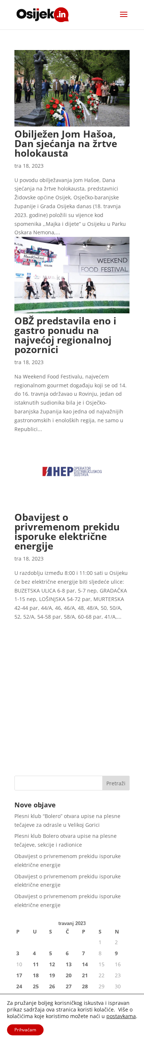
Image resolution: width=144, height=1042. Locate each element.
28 (85, 986)
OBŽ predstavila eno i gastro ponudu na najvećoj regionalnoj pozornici (65, 335)
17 (19, 975)
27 (69, 986)
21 (85, 975)
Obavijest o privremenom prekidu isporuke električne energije (67, 531)
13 (69, 964)
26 (52, 986)
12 (52, 964)
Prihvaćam (25, 1030)
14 (85, 964)
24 (19, 986)
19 (52, 975)
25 (36, 986)
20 (69, 975)
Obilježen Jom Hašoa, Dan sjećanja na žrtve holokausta (65, 143)
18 (36, 975)
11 (36, 964)
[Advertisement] (72, 693)
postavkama (121, 1016)
